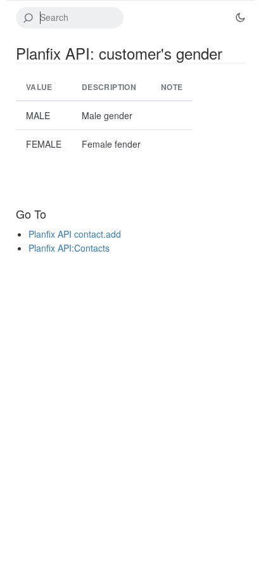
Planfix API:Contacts (69, 248)
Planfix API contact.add (75, 234)
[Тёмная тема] (240, 18)
